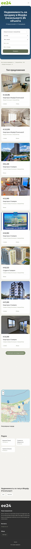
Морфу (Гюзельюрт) (6, 64)
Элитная (4, 534)
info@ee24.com (4, 526)
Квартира (10, 494)
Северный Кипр (18, 62)
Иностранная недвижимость (7, 62)
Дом (3, 494)
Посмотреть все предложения (15, 353)
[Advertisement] (15, 370)
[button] (8, 401)
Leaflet (20, 421)
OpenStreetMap (26, 421)
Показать (15, 51)
